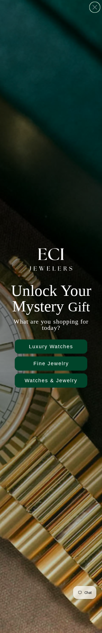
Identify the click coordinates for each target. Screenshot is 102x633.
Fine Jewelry (51, 363)
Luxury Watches (51, 346)
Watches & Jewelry (51, 380)
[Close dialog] (95, 7)
